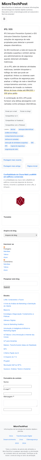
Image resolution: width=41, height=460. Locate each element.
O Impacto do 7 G (10, 357)
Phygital (7, 361)
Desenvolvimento (9, 439)
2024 (24, 443)
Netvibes (7, 251)
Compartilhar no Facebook (14, 120)
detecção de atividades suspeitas (16, 143)
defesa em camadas (11, 139)
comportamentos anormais (14, 136)
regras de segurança (18, 146)
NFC (5, 349)
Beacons (7, 310)
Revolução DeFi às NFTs (12, 365)
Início (11, 436)
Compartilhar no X (11, 116)
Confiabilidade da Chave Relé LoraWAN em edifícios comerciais (20, 175)
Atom (6, 257)
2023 (17, 443)
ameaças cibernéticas (26, 129)
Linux (21, 439)
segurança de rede (11, 149)
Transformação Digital (24, 436)
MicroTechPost (14, 4)
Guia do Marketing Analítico (14, 324)
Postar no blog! (25, 111)
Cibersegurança (32, 439)
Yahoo (6, 254)
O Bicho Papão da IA (11, 353)
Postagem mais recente (12, 160)
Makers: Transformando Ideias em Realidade (20, 345)
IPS (6, 146)
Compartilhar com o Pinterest (15, 125)
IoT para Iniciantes (10, 341)
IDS (32, 143)
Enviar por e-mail (11, 111)
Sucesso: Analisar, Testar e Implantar (17, 369)
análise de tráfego (11, 132)
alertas (13, 129)
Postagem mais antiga (12, 166)
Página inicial (32, 166)
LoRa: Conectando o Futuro (14, 300)
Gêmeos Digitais (10, 320)
